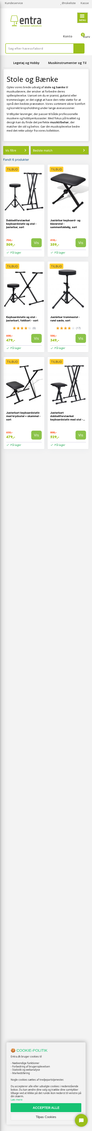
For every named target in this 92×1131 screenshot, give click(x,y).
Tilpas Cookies (46, 1117)
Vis (36, 242)
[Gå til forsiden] (7, 62)
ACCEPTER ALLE (46, 1108)
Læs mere (16, 1099)
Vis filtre (10, 150)
